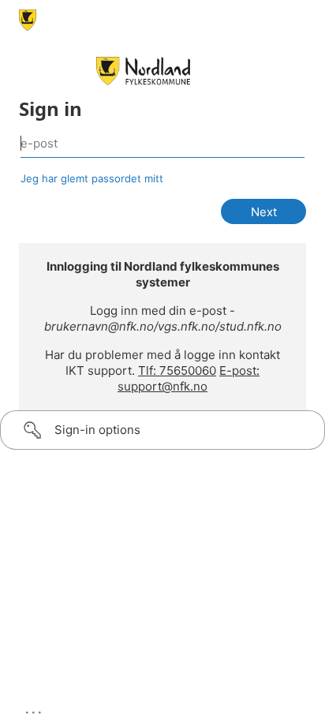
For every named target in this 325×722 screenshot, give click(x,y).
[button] (162, 430)
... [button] (34, 708)
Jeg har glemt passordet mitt (92, 178)
